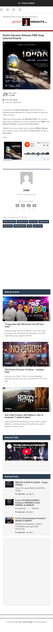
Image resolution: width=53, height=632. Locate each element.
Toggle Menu (27, 3)
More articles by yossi (27, 194)
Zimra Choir (38, 226)
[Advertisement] (26, 260)
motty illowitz (43, 221)
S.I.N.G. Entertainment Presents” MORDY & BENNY (30, 519)
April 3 (31, 512)
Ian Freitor (33, 221)
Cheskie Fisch (22, 221)
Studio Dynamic (19, 226)
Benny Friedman (9, 221)
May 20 (31, 494)
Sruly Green (8, 226)
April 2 (31, 532)
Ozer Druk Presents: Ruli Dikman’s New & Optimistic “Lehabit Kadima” (24, 416)
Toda (29, 226)
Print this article (11, 100)
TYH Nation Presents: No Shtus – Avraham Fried (24, 370)
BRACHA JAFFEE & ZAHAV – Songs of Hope (31, 483)
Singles (8, 363)
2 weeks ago (43, 363)
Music (7, 318)
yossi (13, 95)
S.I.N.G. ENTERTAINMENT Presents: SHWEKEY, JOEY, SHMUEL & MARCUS (27, 502)
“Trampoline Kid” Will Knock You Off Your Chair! (24, 325)
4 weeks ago (43, 318)
